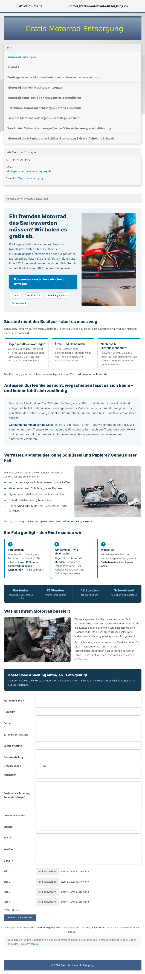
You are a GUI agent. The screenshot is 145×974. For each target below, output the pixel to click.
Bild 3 (7, 892)
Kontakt (13, 67)
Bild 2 (7, 881)
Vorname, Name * (15, 815)
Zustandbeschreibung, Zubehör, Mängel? (17, 795)
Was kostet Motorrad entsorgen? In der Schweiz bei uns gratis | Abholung (59, 128)
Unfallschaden (12, 766)
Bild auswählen (47, 871)
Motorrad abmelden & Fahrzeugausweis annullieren (44, 98)
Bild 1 (7, 871)
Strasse (8, 826)
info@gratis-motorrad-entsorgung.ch (28, 171)
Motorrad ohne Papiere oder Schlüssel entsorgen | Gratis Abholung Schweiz (60, 138)
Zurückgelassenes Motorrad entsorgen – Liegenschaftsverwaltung (53, 77)
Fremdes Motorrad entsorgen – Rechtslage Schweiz (43, 118)
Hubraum (9, 712)
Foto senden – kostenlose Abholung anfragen (38, 282)
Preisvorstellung (14, 757)
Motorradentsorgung (31, 178)
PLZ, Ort (9, 838)
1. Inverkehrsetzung (16, 734)
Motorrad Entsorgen (21, 57)
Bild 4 (7, 902)
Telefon (8, 849)
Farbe (7, 723)
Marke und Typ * (14, 700)
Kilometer (10, 774)
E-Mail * (8, 860)
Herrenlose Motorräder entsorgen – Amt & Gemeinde (44, 108)
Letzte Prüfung (13, 745)
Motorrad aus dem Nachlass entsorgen (34, 87)
